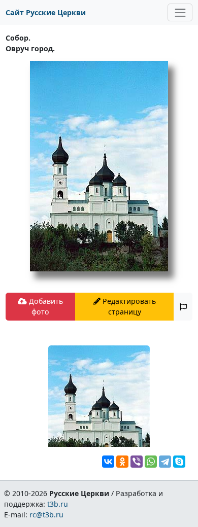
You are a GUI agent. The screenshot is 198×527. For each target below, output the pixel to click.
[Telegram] (165, 461)
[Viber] (136, 461)
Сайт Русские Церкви (46, 12)
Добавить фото (45, 306)
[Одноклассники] (122, 461)
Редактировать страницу (128, 306)
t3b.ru (57, 504)
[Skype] (179, 461)
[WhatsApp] (151, 461)
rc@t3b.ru (46, 514)
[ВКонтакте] (108, 461)
